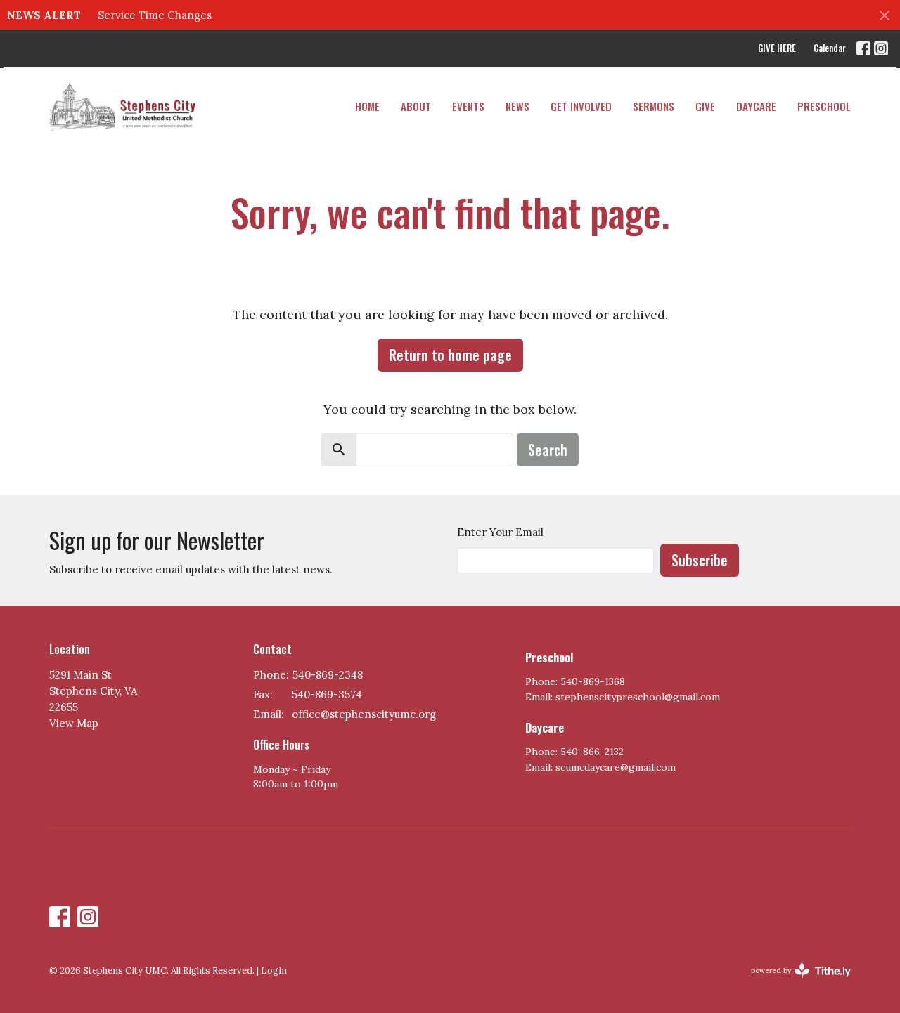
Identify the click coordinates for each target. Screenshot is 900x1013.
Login (274, 970)
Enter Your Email (500, 532)
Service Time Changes (155, 15)
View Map (73, 723)
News (517, 106)
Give (705, 106)
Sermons (653, 106)
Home (367, 106)
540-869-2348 (327, 674)
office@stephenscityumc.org (364, 714)
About (416, 106)
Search (547, 449)
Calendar (830, 48)
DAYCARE (756, 106)
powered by (794, 982)
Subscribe (699, 559)
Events (468, 106)
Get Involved (581, 106)
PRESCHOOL (824, 106)
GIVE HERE (777, 48)
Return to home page (450, 354)
